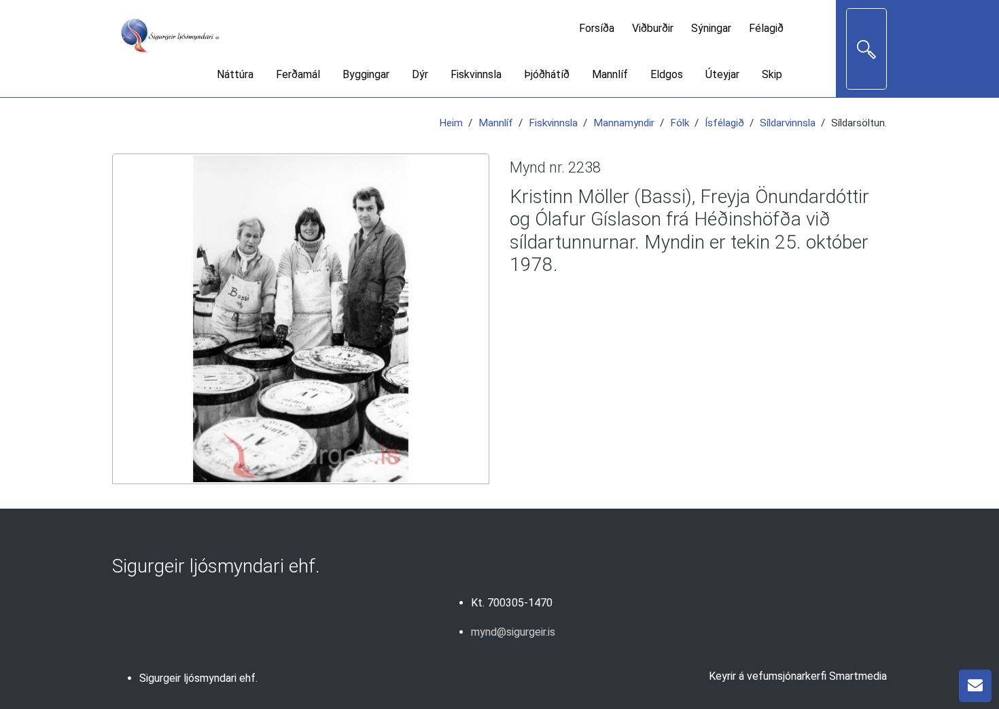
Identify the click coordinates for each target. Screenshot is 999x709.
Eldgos (666, 74)
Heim (451, 123)
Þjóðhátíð (546, 74)
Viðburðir (652, 28)
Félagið (766, 28)
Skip (772, 74)
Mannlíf (610, 74)
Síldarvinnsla (788, 123)
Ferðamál (298, 74)
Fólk (679, 123)
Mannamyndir (623, 123)
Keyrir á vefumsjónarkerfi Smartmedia (798, 676)
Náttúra (235, 74)
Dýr (420, 74)
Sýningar (711, 28)
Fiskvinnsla (476, 74)
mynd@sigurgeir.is (513, 631)
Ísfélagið (724, 123)
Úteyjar (722, 74)
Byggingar (366, 74)
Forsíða (596, 28)
